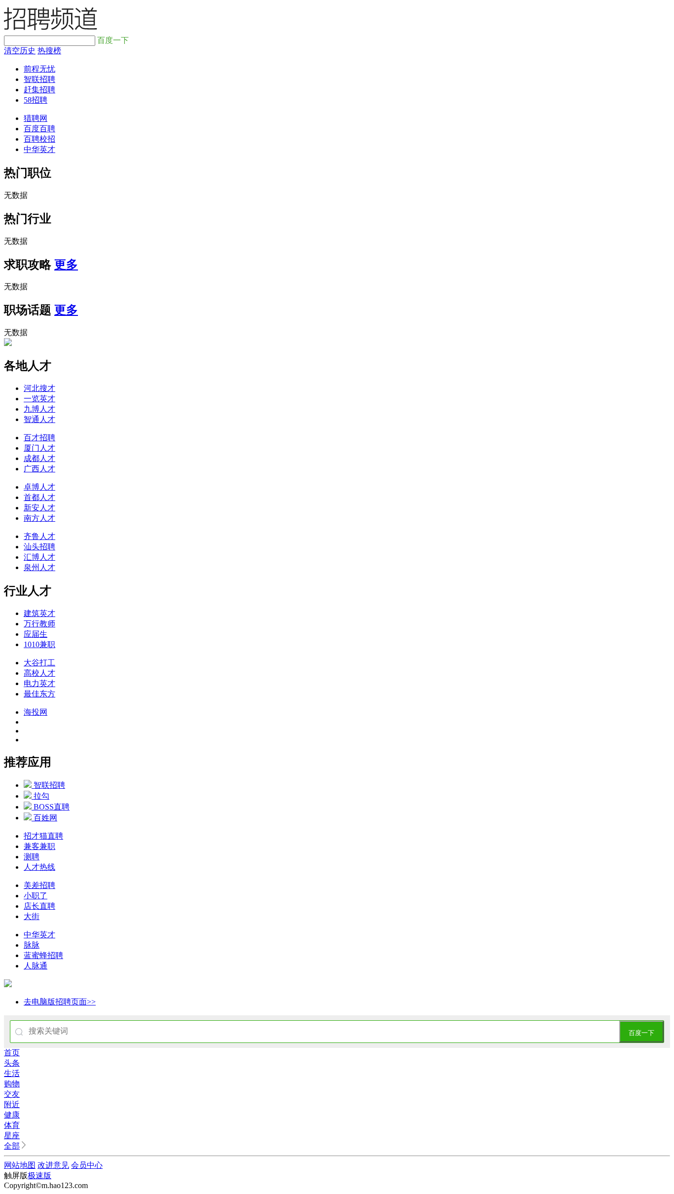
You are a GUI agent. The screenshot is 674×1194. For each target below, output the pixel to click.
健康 (12, 1115)
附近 (12, 1104)
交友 (12, 1094)
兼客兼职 (39, 846)
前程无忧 (39, 69)
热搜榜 (49, 50)
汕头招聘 (39, 546)
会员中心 (87, 1165)
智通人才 (39, 419)
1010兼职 (39, 644)
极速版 (39, 1175)
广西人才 (39, 468)
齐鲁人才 (39, 536)
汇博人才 (39, 557)
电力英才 (39, 683)
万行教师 (39, 623)
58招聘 (35, 100)
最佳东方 (39, 694)
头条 (12, 1063)
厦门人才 (39, 448)
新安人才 (39, 507)
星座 (12, 1135)
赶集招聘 (39, 89)
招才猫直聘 (43, 836)
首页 (12, 1052)
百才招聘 (39, 437)
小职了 (35, 895)
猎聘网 (35, 118)
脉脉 (31, 945)
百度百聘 (39, 128)
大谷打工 (39, 662)
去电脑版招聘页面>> (60, 1002)
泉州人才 (39, 567)
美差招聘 (39, 885)
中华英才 (39, 149)
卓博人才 (39, 487)
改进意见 (53, 1165)
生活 (12, 1073)
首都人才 (39, 497)
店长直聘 (39, 906)
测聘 (31, 856)
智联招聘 (39, 79)
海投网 (35, 712)
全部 (12, 1146)
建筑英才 (39, 613)
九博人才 (39, 409)
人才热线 (39, 867)
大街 (31, 916)
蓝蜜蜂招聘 (43, 955)
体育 (12, 1125)
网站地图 (20, 1165)
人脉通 (35, 966)
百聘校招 (39, 139)
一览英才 (39, 398)
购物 (12, 1083)
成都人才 (39, 458)
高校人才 (39, 673)
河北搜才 (39, 388)
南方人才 (39, 518)
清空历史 (20, 50)
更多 (66, 264)
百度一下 (641, 1033)
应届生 (35, 634)
